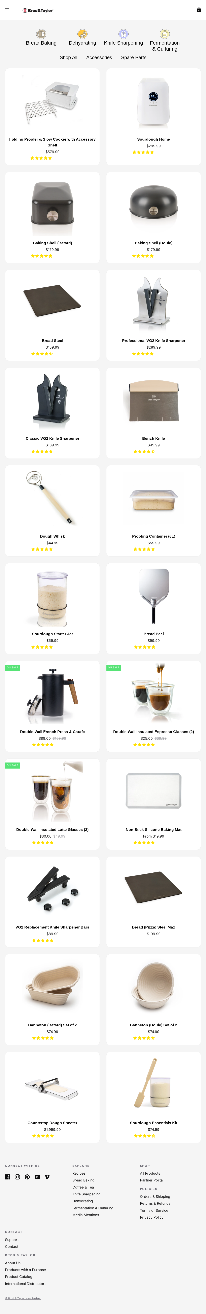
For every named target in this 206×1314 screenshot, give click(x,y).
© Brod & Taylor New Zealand (23, 1298)
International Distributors (25, 1284)
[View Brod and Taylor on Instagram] (17, 1176)
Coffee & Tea (83, 1187)
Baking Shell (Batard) (52, 243)
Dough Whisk (52, 536)
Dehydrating (82, 1201)
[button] (42, 158)
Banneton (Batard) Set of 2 (52, 1025)
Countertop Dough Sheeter (52, 1123)
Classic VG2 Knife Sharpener (52, 438)
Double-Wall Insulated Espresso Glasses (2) (153, 731)
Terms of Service (154, 1210)
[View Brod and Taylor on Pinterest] (27, 1176)
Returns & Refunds (155, 1203)
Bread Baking (83, 1180)
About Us (13, 1263)
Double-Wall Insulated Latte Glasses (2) (52, 829)
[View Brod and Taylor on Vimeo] (46, 1176)
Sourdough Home (153, 139)
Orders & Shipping (155, 1196)
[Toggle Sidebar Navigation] (7, 9)
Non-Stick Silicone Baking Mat (153, 829)
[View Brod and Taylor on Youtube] (37, 1176)
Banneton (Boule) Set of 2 (153, 1025)
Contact (11, 1246)
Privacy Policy (152, 1217)
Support (12, 1240)
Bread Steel (52, 340)
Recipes (78, 1173)
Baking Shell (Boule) (153, 243)
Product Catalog (18, 1276)
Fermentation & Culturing (92, 1208)
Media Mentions (85, 1215)
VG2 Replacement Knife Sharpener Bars (52, 927)
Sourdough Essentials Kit (153, 1123)
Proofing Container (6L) (153, 536)
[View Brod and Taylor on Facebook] (7, 1176)
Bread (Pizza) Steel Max (153, 927)
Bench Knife (153, 438)
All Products (150, 1173)
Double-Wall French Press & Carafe (52, 731)
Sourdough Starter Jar (52, 634)
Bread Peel (154, 634)
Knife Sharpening (86, 1194)
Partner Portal (152, 1180)
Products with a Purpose (25, 1270)
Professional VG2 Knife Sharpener (153, 340)
